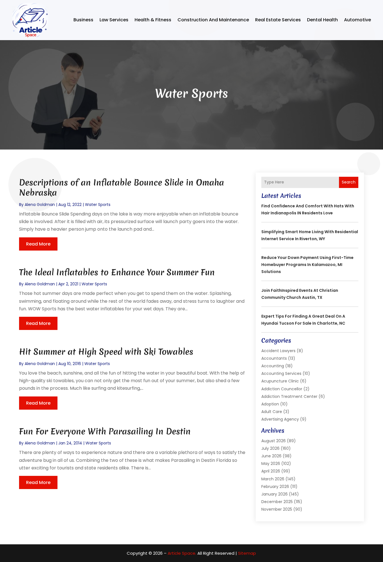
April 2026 (270, 471)
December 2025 (277, 501)
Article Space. (182, 553)
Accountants (274, 358)
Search (349, 182)
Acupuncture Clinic (280, 381)
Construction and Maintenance (213, 20)
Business (83, 20)
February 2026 (275, 486)
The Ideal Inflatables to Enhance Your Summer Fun (117, 272)
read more (38, 244)
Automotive (357, 20)
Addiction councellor (281, 389)
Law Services (114, 20)
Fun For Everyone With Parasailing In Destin (105, 431)
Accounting (272, 366)
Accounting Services (281, 373)
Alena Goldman (40, 204)
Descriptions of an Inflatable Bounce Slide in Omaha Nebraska (121, 187)
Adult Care (271, 411)
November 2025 (276, 509)
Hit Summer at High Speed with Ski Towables (106, 351)
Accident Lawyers (278, 351)
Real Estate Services (278, 20)
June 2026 (271, 456)
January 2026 (274, 494)
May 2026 (270, 463)
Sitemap (247, 553)
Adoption (270, 404)
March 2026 (272, 479)
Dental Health (322, 20)
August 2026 (273, 441)
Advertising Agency (280, 419)
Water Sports (97, 204)
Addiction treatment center (289, 396)
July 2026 (270, 448)
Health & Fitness (153, 20)
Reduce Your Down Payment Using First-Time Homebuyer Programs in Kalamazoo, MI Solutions (307, 264)
